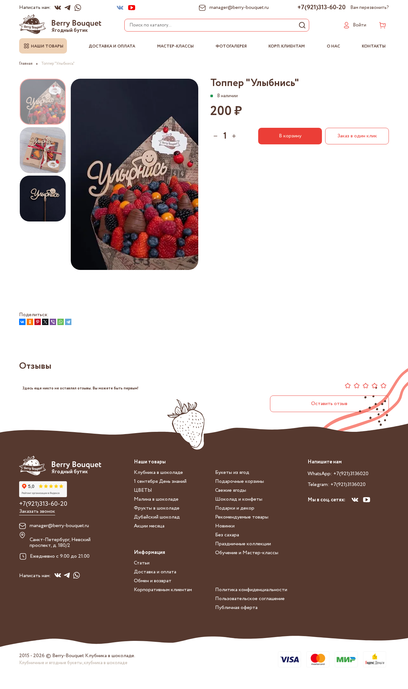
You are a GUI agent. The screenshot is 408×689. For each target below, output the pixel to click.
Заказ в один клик (357, 136)
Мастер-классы (175, 46)
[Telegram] (68, 322)
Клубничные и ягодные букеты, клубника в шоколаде (73, 663)
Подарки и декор (234, 508)
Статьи (141, 563)
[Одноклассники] (30, 322)
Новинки (225, 526)
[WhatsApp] (60, 322)
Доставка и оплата (112, 46)
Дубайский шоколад (157, 517)
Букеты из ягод (232, 472)
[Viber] (53, 322)
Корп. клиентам (286, 46)
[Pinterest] (37, 322)
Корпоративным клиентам (163, 589)
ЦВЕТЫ (143, 490)
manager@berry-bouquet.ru (59, 526)
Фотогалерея (231, 46)
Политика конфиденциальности (251, 589)
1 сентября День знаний (160, 481)
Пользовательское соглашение (250, 598)
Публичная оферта (236, 607)
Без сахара (227, 535)
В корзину (290, 136)
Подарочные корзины (239, 481)
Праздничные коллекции (243, 544)
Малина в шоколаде (156, 499)
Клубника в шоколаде (158, 472)
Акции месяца (149, 526)
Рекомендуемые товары (241, 517)
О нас (333, 46)
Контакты (374, 46)
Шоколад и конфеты (238, 499)
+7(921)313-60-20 (321, 7)
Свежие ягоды (230, 490)
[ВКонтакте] (22, 322)
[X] (45, 322)
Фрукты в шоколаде (156, 508)
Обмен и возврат (152, 580)
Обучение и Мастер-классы (246, 552)
